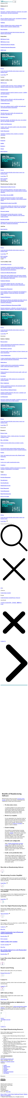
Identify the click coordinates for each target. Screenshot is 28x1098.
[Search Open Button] (14, 538)
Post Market (6, 1073)
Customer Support (10, 1061)
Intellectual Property (18, 1094)
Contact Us (3, 1061)
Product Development (8, 1071)
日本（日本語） (13, 602)
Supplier (5, 1070)
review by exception (17, 823)
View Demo (3, 180)
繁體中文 (19, 602)
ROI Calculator (4, 178)
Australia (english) (5, 602)
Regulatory (5, 1069)
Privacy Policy (4, 1094)
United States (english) (6, 592)
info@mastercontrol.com (7, 1059)
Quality (5, 1065)
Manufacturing (6, 1066)
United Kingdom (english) (6, 597)
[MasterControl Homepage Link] (7, 1)
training (11, 832)
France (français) (16, 597)
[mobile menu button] (14, 2)
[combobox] (7, 524)
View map (8, 1091)
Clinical (5, 1067)
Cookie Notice (10, 1094)
